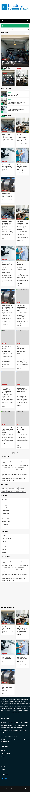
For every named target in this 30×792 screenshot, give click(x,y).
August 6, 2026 (9, 169)
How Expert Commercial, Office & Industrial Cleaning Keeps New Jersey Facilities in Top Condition (15, 61)
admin (5, 64)
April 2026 (4, 505)
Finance (18, 302)
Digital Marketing (13, 488)
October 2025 (5, 518)
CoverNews (21, 788)
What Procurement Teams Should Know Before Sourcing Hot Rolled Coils (13, 479)
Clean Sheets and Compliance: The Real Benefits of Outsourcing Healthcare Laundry (17, 110)
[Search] (27, 21)
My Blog (15, 12)
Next (18, 452)
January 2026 (5, 513)
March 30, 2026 (24, 312)
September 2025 (6, 521)
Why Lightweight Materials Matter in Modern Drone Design (7, 166)
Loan (3, 424)
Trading (4, 343)
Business (5, 73)
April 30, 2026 (9, 199)
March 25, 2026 (9, 353)
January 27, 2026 (24, 434)
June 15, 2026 (23, 172)
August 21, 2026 (10, 82)
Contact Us (4, 778)
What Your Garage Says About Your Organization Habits (7, 136)
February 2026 (5, 510)
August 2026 (5, 499)
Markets (9, 491)
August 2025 (5, 524)
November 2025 (6, 516)
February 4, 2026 (10, 434)
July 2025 (4, 527)
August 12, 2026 (10, 64)
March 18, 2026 (9, 396)
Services (4, 57)
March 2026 (5, 507)
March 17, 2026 (24, 393)
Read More (4, 238)
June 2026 (4, 502)
